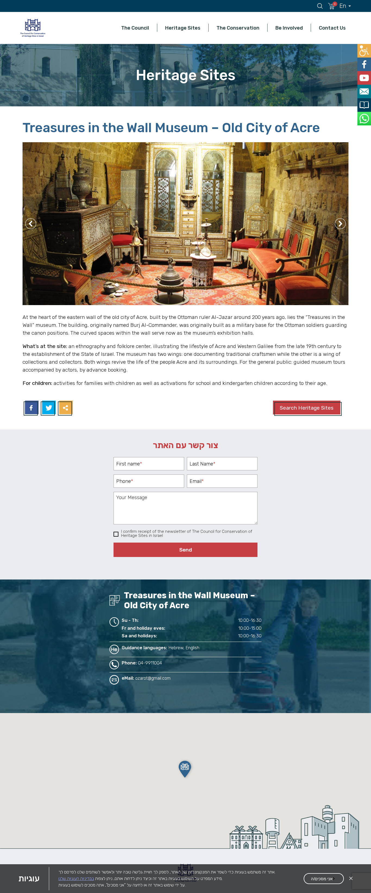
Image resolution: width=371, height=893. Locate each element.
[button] (185, 769)
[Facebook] (31, 408)
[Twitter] (48, 408)
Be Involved (289, 28)
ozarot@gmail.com (153, 678)
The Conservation (237, 28)
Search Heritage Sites (307, 408)
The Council (135, 28)
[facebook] (365, 62)
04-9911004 (150, 663)
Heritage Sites (182, 28)
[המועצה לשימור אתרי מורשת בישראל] (32, 27)
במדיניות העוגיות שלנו (76, 878)
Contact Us (332, 28)
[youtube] (365, 74)
